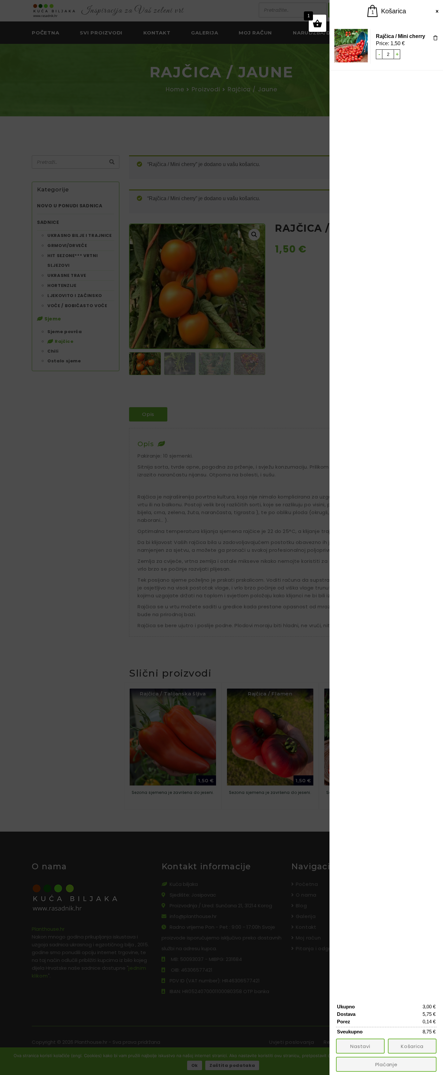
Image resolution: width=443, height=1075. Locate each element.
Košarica (412, 1046)
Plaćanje (386, 1064)
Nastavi (360, 1046)
